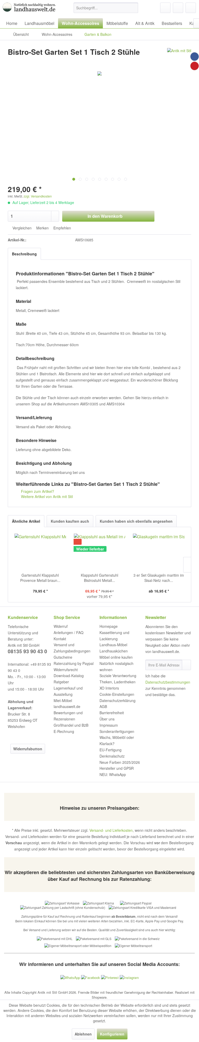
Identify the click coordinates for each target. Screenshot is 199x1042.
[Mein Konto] (178, 8)
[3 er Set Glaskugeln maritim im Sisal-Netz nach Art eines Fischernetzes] (158, 552)
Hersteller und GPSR (117, 768)
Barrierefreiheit (112, 712)
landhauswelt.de (67, 706)
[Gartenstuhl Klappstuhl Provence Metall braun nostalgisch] (40, 552)
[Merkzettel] (165, 8)
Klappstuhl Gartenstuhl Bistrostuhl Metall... (99, 578)
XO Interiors (109, 688)
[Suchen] (133, 8)
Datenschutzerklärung (118, 700)
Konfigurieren (112, 1034)
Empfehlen (61, 227)
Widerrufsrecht (66, 669)
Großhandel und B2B (71, 725)
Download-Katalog (69, 675)
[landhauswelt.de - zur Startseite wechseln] (30, 9)
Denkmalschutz (112, 756)
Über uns (107, 718)
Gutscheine (63, 657)
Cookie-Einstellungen (117, 694)
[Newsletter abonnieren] (186, 665)
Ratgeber (61, 681)
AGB (103, 706)
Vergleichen (21, 227)
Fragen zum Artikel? (37, 491)
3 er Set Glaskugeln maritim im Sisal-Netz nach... (158, 578)
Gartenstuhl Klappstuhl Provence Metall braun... (40, 578)
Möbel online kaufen (116, 657)
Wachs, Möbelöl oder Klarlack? (117, 740)
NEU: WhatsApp (113, 774)
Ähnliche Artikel (26, 521)
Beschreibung (24, 253)
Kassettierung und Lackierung (114, 635)
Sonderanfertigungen (117, 731)
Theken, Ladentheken (118, 681)
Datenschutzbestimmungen (167, 682)
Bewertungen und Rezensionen (68, 715)
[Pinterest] (194, 66)
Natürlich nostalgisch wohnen (116, 666)
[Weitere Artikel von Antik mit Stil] (179, 57)
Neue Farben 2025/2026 (120, 762)
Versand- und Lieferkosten (111, 830)
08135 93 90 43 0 (27, 651)
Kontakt (60, 638)
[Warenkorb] (191, 8)
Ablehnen (83, 1034)
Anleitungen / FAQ (68, 632)
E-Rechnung (64, 731)
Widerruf (61, 626)
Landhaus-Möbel (113, 644)
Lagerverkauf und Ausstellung (68, 691)
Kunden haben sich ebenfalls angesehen (136, 521)
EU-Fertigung (111, 749)
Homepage (109, 626)
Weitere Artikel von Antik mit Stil (46, 496)
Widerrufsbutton (27, 748)
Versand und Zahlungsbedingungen (72, 647)
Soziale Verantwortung (118, 675)
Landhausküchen (114, 650)
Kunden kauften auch (70, 521)
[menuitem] (106, 8)
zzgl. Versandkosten (38, 196)
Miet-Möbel (63, 700)
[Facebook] (194, 56)
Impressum (109, 725)
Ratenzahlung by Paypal (74, 663)
